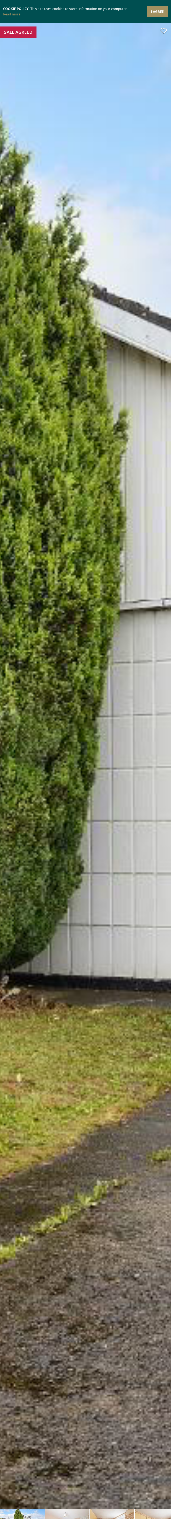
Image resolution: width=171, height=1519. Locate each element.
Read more (11, 14)
